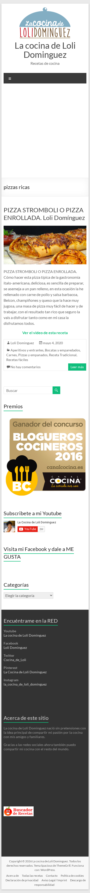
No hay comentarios (26, 367)
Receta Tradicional (63, 355)
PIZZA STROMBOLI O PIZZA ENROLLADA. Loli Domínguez (44, 213)
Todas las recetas (32, 875)
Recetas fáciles (17, 360)
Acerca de (12, 875)
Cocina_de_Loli (15, 660)
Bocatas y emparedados (62, 350)
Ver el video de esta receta (45, 332)
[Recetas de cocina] (19, 808)
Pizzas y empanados (33, 355)
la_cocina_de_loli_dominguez (25, 684)
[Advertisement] (45, 132)
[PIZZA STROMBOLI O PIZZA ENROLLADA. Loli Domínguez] (45, 228)
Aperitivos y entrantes (27, 350)
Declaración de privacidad (22, 880)
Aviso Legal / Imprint (54, 880)
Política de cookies (72, 875)
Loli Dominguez (22, 343)
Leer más (77, 367)
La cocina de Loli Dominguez (45, 50)
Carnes (11, 355)
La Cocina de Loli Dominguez (25, 672)
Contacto (52, 875)
